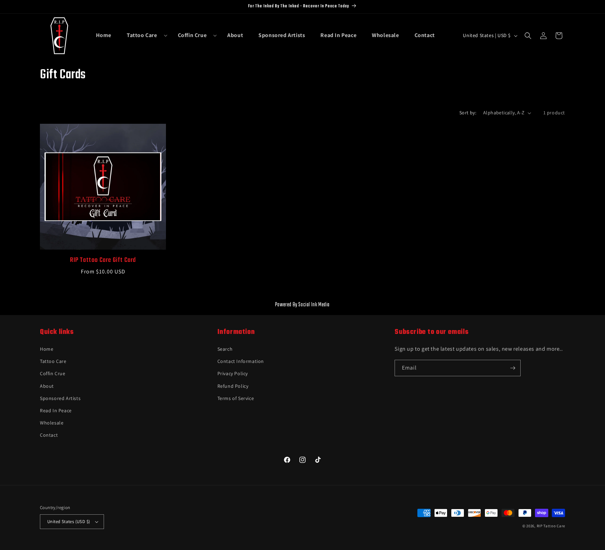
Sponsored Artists (60, 398)
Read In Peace (56, 410)
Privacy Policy (232, 373)
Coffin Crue (52, 373)
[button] (144, 35)
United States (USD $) (68, 521)
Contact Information (240, 361)
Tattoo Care (53, 361)
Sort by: (467, 112)
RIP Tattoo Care (551, 525)
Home (46, 349)
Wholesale (51, 423)
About (47, 386)
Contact (49, 435)
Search (225, 349)
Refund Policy (233, 386)
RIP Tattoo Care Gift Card (103, 260)
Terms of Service (235, 398)
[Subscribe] (512, 368)
